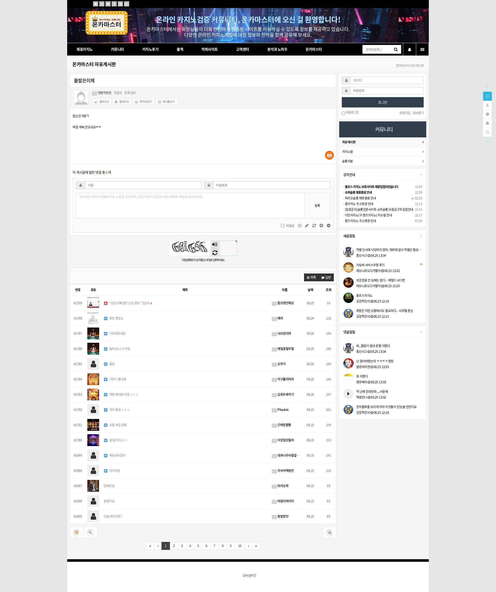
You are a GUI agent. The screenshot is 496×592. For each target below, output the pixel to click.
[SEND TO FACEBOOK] (114, 3)
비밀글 (290, 225)
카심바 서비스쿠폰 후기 (389, 265)
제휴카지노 (84, 49)
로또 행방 (115, 318)
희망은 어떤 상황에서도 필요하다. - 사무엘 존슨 (384, 310)
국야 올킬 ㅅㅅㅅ (119, 409)
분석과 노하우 (277, 49)
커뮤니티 (117, 49)
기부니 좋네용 (117, 379)
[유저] (487, 104)
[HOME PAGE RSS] (101, 3)
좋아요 (104, 101)
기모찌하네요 (117, 333)
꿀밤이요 (109, 501)
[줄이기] (328, 225)
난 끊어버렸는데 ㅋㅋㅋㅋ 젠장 (374, 361)
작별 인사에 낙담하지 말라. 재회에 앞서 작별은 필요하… (389, 249)
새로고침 (215, 252)
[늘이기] (322, 225)
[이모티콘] (300, 225)
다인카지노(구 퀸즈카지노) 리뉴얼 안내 (368, 215)
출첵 (180, 49)
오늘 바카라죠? (113, 516)
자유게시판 (349, 142)
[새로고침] (314, 225)
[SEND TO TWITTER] (108, 3)
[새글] (487, 113)
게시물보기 (168, 101)
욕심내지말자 (117, 455)
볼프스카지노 (364, 295)
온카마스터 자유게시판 (94, 64)
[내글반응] (487, 122)
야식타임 (114, 470)
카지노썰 (347, 151)
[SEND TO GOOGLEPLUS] (126, 3)
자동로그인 (352, 113)
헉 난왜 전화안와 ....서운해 (372, 391)
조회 (328, 289)
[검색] (487, 131)
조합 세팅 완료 (118, 425)
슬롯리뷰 (347, 161)
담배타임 (109, 486)
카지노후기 (150, 49)
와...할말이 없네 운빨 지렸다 (373, 346)
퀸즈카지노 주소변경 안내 (360, 221)
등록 (317, 205)
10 (240, 545)
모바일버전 (249, 575)
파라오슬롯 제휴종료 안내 (360, 198)
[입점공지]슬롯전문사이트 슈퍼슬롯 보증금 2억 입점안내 (378, 209)
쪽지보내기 (145, 101)
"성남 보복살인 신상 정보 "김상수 (130, 303)
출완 (112, 364)
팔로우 (124, 101)
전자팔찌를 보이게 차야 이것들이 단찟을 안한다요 (386, 406)
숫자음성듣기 (215, 244)
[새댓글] (307, 225)
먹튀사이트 (210, 49)
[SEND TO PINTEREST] (120, 3)
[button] (311, 277)
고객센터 (242, 49)
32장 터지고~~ (118, 440)
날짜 (310, 289)
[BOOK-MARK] (95, 3)
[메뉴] (487, 96)
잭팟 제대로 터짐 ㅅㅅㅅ (123, 394)
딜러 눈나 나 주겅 (119, 348)
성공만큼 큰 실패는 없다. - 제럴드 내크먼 (380, 280)
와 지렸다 (362, 376)
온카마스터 (314, 49)
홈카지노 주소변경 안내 (358, 203)
